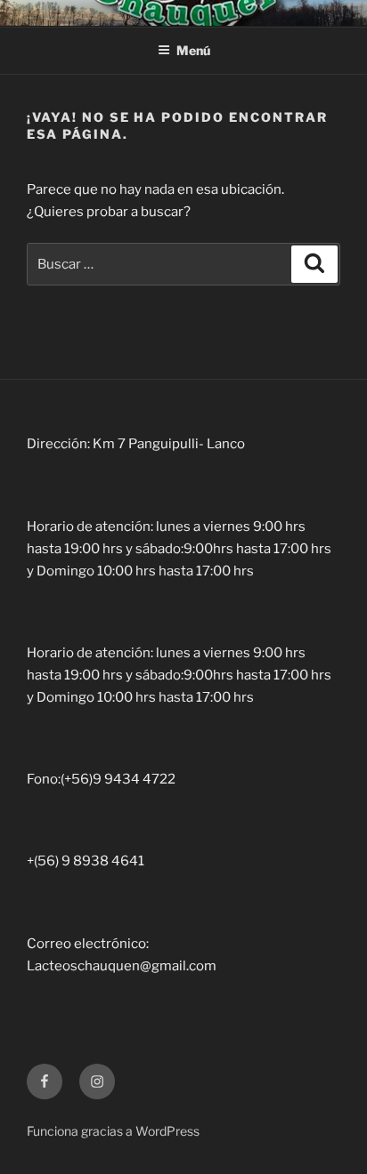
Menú (193, 50)
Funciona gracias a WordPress (113, 1130)
